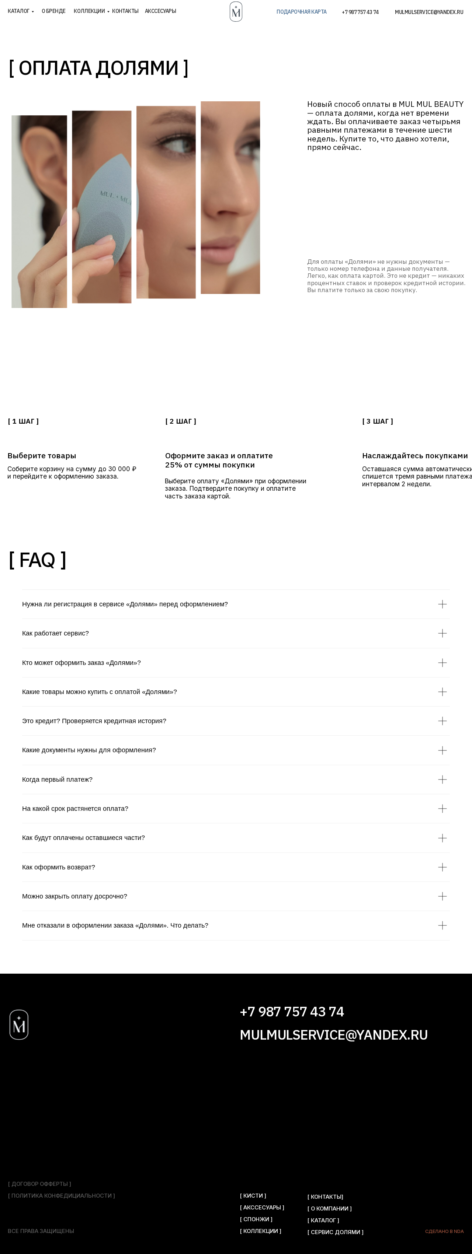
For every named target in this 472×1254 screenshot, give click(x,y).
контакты (125, 11)
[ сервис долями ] (335, 1232)
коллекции (89, 11)
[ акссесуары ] (262, 1207)
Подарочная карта (301, 11)
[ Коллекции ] (260, 1231)
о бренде (54, 11)
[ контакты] (325, 1197)
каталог (18, 11)
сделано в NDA (444, 1231)
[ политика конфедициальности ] (61, 1195)
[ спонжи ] (256, 1219)
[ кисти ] (253, 1195)
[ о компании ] (329, 1208)
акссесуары (160, 11)
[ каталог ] (323, 1220)
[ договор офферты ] (39, 1184)
